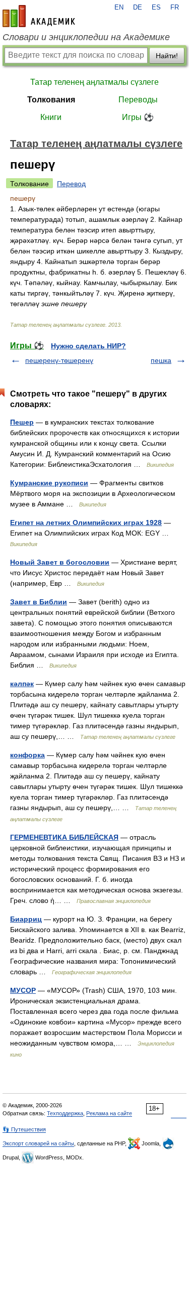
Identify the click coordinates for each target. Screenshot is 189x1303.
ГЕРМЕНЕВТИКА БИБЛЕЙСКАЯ (64, 837)
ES (156, 7)
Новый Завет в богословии (59, 562)
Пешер (22, 422)
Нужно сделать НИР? (88, 346)
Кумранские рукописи (49, 483)
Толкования (51, 99)
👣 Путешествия (24, 1129)
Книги (50, 117)
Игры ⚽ (138, 117)
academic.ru (39, 16)
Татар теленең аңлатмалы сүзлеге (94, 82)
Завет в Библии (38, 602)
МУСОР (23, 990)
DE (137, 7)
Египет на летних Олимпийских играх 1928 (86, 522)
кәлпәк (22, 684)
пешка (161, 360)
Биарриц (26, 919)
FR (174, 7)
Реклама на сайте (109, 1113)
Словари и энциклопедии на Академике (86, 37)
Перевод (71, 184)
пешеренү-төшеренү (59, 360)
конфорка (27, 755)
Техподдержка (65, 1113)
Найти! (167, 56)
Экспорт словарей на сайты (38, 1143)
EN (118, 7)
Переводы (138, 99)
